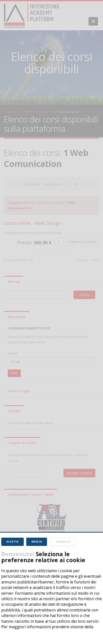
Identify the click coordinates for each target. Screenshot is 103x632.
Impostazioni (63, 541)
